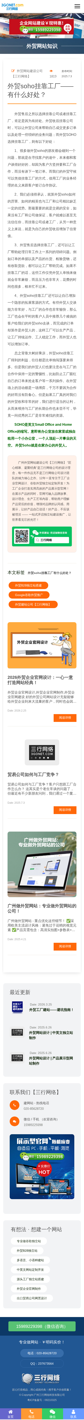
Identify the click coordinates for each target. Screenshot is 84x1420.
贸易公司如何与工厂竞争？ (33, 774)
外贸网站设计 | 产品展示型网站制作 (51, 1060)
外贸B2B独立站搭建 (28, 585)
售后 (24, 114)
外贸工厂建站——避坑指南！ (51, 1010)
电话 (31, 1416)
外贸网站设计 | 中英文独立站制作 (51, 1035)
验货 (62, 259)
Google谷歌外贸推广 (29, 595)
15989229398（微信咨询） (42, 1326)
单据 (24, 259)
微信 (53, 1416)
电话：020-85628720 (42, 1353)
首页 (11, 1416)
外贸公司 (32, 128)
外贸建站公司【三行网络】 (33, 604)
